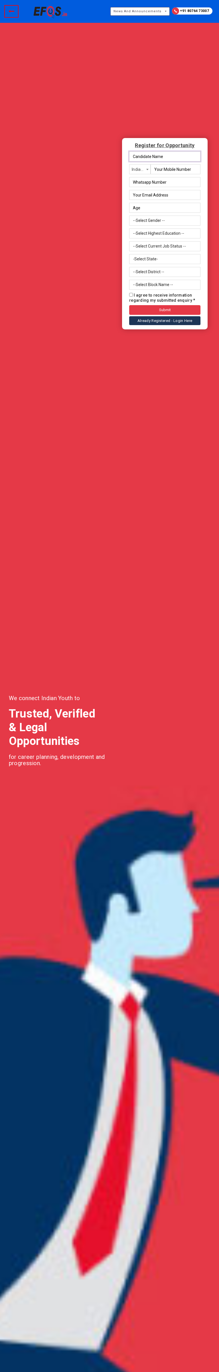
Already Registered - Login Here (164, 321)
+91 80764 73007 (194, 11)
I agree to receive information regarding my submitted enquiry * (162, 298)
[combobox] (140, 169)
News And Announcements (137, 11)
